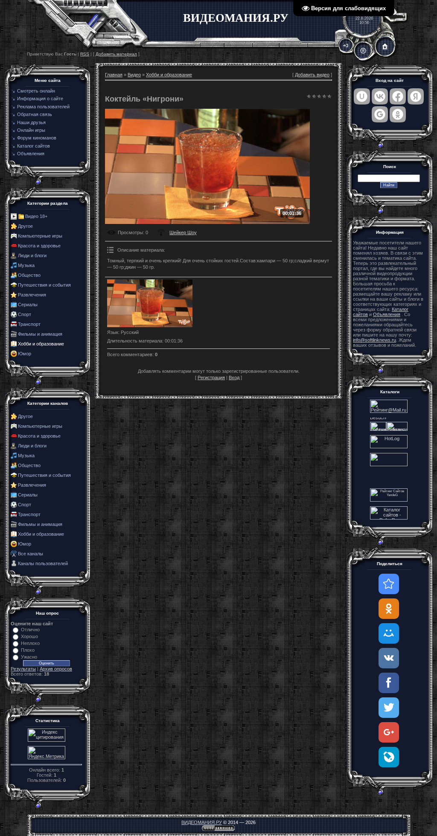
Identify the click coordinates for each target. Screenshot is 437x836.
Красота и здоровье (39, 245)
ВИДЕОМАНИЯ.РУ (201, 822)
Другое (25, 226)
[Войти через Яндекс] (416, 96)
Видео (134, 74)
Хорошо (29, 636)
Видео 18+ (36, 216)
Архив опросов (56, 668)
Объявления (386, 314)
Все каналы (30, 553)
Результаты (23, 668)
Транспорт (29, 324)
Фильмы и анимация (40, 334)
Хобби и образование (41, 343)
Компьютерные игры (40, 235)
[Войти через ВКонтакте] (380, 96)
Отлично (30, 629)
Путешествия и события (44, 284)
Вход (234, 377)
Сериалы (28, 304)
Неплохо (30, 643)
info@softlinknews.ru (374, 340)
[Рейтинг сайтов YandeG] (389, 500)
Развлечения (32, 294)
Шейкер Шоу (183, 232)
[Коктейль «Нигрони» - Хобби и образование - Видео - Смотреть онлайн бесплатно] (389, 584)
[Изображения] (149, 303)
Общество (29, 275)
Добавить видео (312, 74)
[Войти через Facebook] (398, 96)
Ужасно (29, 656)
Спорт (24, 314)
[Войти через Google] (380, 114)
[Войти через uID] (362, 96)
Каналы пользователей (43, 563)
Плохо (28, 650)
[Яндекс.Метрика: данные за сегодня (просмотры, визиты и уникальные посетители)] (46, 752)
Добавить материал (116, 54)
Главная (113, 74)
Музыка (26, 265)
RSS (84, 54)
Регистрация (211, 377)
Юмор (24, 353)
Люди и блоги (32, 255)
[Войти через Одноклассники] (398, 114)
